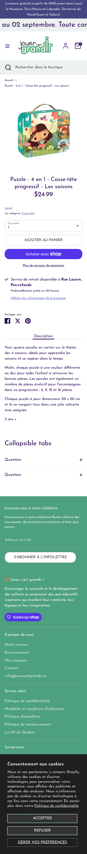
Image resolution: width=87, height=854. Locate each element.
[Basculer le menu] (6, 46)
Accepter (42, 818)
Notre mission (16, 645)
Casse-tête (28, 213)
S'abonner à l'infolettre (40, 557)
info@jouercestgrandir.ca (25, 676)
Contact (11, 668)
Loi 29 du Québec (20, 732)
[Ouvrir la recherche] (7, 67)
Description (43, 336)
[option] (43, 130)
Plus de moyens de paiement (43, 265)
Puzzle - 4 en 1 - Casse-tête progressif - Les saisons (37, 85)
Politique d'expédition (22, 717)
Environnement (17, 652)
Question (13, 460)
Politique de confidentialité (56, 806)
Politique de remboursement (28, 724)
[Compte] (65, 44)
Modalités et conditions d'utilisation (34, 709)
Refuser (42, 830)
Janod (8, 208)
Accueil (9, 80)
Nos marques (16, 660)
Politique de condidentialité (27, 701)
